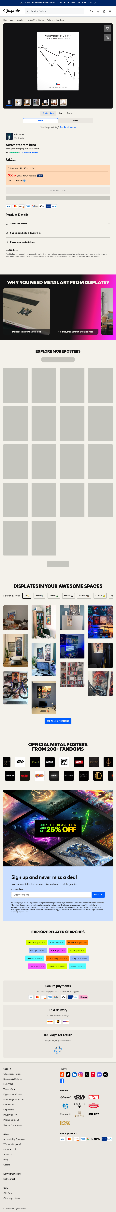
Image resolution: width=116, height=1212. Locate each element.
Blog (5, 1159)
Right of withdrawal (12, 1094)
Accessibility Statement (14, 1139)
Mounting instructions (13, 1099)
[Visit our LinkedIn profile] (74, 1074)
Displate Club (9, 1149)
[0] (91, 11)
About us (7, 1154)
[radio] (48, 113)
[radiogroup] (58, 113)
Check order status (12, 1074)
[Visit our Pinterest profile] (93, 1074)
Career (6, 1164)
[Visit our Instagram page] (80, 1074)
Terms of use (9, 1089)
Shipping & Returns (12, 1079)
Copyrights (8, 1109)
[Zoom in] (107, 37)
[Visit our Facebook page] (62, 1081)
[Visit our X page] (87, 1074)
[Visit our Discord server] (99, 1074)
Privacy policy (99, 903)
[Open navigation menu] (110, 11)
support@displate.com (19, 912)
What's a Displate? (12, 1144)
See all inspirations (58, 721)
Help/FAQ (8, 1084)
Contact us (8, 1104)
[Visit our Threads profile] (105, 1074)
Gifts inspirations (11, 1198)
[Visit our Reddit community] (62, 1074)
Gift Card (7, 1193)
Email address (17, 889)
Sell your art (9, 1179)
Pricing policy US (11, 1120)
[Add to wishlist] (107, 28)
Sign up (98, 895)
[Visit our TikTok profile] (68, 1074)
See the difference (68, 127)
